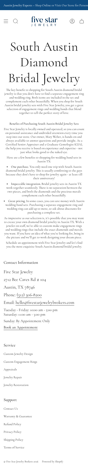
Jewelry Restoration (16, 385)
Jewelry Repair (13, 377)
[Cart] (81, 21)
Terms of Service (14, 447)
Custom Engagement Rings (20, 362)
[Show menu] (5, 21)
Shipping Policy (13, 440)
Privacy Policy (12, 432)
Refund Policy (12, 424)
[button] (15, 21)
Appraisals (10, 369)
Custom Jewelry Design (18, 354)
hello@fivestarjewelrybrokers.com (45, 302)
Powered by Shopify (52, 461)
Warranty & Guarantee (18, 416)
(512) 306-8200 (29, 295)
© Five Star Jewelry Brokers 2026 (21, 461)
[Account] (72, 21)
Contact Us (11, 409)
